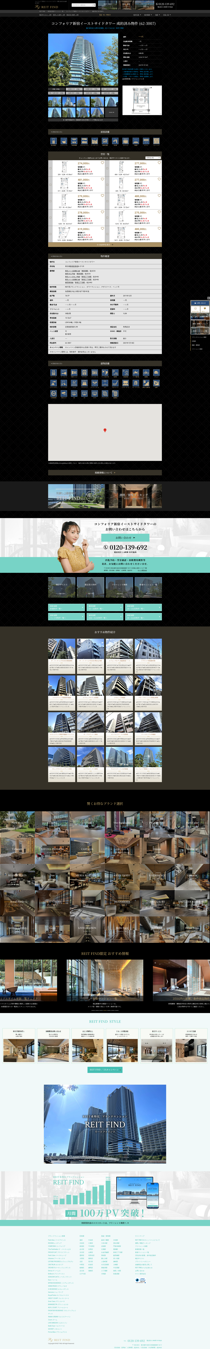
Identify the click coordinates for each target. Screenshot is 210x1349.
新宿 (76, 266)
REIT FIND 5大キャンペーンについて (147, 1240)
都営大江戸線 (70, 274)
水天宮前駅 (105, 1264)
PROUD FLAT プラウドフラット (59, 1252)
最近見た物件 (195, 311)
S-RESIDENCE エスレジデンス (58, 1289)
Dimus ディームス (54, 1271)
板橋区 (82, 1268)
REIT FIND (42, 11)
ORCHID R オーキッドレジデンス (59, 1268)
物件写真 (136, 15)
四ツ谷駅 (116, 1258)
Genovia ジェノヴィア (55, 1292)
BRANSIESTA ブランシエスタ (58, 1304)
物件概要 (147, 15)
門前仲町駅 (117, 1246)
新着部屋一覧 (139, 1249)
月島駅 (103, 1274)
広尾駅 (103, 1249)
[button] (93, 1010)
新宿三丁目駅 (86, 277)
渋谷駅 (115, 1240)
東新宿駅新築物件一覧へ (56, 607)
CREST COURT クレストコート (58, 1298)
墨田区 (82, 1255)
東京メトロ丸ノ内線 (72, 277)
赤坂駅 (103, 1246)
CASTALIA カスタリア (55, 1264)
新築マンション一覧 (142, 1252)
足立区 (82, 1271)
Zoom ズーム (52, 1320)
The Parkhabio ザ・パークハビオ (59, 1249)
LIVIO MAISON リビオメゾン (57, 1323)
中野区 (82, 1264)
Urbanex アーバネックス (56, 1258)
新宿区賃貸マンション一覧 (55, 11)
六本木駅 (104, 1243)
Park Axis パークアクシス (57, 1240)
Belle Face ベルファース (56, 1326)
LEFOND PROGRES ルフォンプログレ (60, 1261)
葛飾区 (90, 1271)
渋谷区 (82, 1243)
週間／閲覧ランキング (142, 1243)
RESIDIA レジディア (55, 1243)
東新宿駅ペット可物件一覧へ (58, 616)
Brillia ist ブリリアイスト (56, 1274)
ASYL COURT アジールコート (58, 1307)
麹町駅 (115, 1261)
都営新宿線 (69, 283)
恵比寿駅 (116, 1243)
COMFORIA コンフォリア (56, 1246)
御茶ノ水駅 (117, 1271)
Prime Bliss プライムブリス (57, 1332)
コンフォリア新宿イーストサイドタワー (78, 11)
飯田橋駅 (116, 1255)
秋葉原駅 (116, 1274)
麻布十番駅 (105, 1240)
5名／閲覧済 (107, 15)
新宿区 (72, 266)
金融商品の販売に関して (143, 1264)
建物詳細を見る (57, 132)
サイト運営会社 (142, 570)
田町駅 (103, 1255)
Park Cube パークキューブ (57, 1255)
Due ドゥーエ (52, 1280)
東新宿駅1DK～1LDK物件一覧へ (98, 616)
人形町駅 (104, 1261)
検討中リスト (139, 1258)
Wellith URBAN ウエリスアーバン (59, 1317)
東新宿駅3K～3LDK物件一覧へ (135, 616)
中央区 (90, 1240)
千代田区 (91, 1246)
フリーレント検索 (141, 1246)
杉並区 (90, 1264)
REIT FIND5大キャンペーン (104, 1069)
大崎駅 (115, 1264)
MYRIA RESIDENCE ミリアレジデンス (61, 1283)
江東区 (90, 1243)
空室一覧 (166, 15)
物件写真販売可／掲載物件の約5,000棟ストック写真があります (84, 120)
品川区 (82, 1249)
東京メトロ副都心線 (72, 271)
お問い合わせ (123, 538)
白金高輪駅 (105, 1252)
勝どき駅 (104, 1258)
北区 (81, 1261)
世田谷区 (91, 1255)
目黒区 (90, 1249)
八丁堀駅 (104, 1271)
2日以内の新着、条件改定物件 (145, 1255)
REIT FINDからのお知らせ (143, 1268)
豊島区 (90, 1258)
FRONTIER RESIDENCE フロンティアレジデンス (62, 1312)
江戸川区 (83, 1274)
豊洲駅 (115, 1249)
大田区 (82, 1258)
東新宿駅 (85, 271)
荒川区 (90, 1261)
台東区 (90, 1252)
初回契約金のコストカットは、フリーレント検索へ (103, 1222)
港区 (81, 1240)
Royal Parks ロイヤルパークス (58, 1295)
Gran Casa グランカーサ (56, 1301)
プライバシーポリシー (142, 1261)
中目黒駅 (116, 1268)
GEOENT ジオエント (55, 1329)
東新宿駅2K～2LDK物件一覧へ (136, 607)
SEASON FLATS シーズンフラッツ (60, 1277)
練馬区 (90, 1268)
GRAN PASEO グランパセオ (57, 1286)
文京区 (82, 1252)
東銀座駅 (104, 1268)
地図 (156, 15)
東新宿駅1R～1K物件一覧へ (96, 607)
